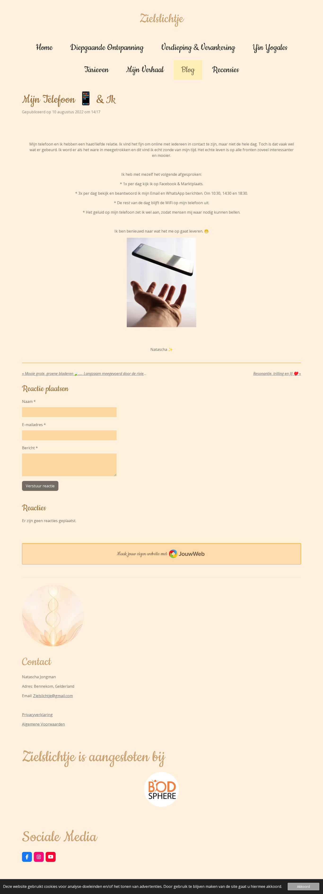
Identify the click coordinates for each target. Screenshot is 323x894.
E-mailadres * (34, 424)
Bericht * (30, 447)
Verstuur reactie (40, 486)
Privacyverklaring (37, 714)
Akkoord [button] (303, 886)
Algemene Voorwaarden (43, 724)
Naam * (29, 401)
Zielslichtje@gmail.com (53, 695)
